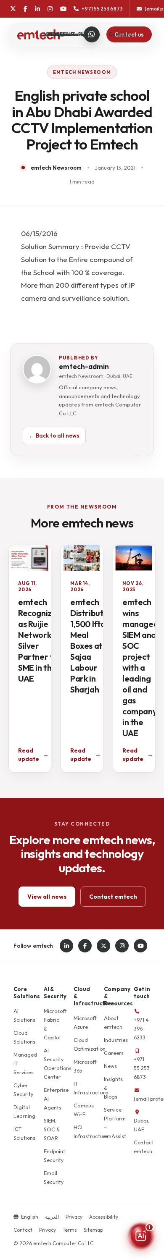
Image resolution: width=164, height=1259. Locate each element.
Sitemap (93, 1230)
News (110, 1065)
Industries (116, 1039)
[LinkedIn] (37, 9)
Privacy (74, 1217)
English (29, 1217)
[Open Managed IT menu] (79, 34)
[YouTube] (63, 9)
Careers (114, 1052)
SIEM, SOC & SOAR (52, 1129)
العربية (52, 1217)
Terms (70, 1230)
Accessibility (103, 1217)
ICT (62, 34)
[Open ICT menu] (70, 34)
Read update (33, 755)
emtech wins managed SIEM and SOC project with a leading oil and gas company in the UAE (140, 667)
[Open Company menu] (136, 34)
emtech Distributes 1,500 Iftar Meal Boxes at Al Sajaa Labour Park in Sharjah (91, 646)
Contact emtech (113, 896)
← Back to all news (54, 435)
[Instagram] (50, 9)
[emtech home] (38, 34)
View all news (46, 896)
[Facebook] (25, 9)
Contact (22, 1230)
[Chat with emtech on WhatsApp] (92, 34)
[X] (13, 9)
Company (120, 34)
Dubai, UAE (141, 1125)
